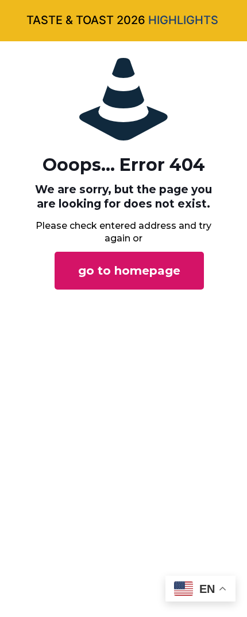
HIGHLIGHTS (183, 20)
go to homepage (129, 271)
